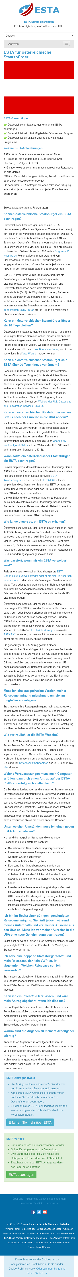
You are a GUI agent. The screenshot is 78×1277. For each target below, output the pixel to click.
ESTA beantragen (21, 1174)
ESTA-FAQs (50, 480)
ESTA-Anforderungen (43, 630)
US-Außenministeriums (45, 349)
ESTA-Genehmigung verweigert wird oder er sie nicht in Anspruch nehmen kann (38, 576)
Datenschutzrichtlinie (31, 1203)
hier (6, 767)
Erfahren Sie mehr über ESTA (30, 1122)
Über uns (18, 1198)
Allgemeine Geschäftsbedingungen (46, 1198)
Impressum (52, 1203)
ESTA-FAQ (10, 634)
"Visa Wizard (29, 353)
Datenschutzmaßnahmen (33, 763)
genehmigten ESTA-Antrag (19, 310)
